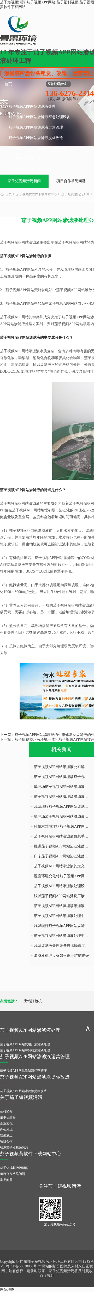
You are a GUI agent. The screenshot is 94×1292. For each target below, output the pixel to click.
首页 (8, 84)
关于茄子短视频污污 (25, 159)
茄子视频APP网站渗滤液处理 (32, 106)
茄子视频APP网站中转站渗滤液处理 (25, 1050)
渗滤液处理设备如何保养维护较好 (61, 956)
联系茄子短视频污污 (14, 1147)
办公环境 (6, 1129)
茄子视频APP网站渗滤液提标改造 (36, 138)
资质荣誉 (16, 148)
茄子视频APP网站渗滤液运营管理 (36, 127)
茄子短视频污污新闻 (24, 181)
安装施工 (6, 1135)
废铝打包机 (33, 1001)
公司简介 (6, 1111)
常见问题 (6, 1180)
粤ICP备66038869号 (21, 1266)
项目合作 (6, 1141)
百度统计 (47, 1276)
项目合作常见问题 (71, 181)
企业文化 (6, 1123)
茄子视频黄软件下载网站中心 (32, 169)
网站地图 (7, 1289)
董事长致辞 (8, 1117)
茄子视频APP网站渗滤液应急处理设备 (39, 117)
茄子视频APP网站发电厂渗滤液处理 (25, 1044)
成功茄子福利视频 (51, 148)
